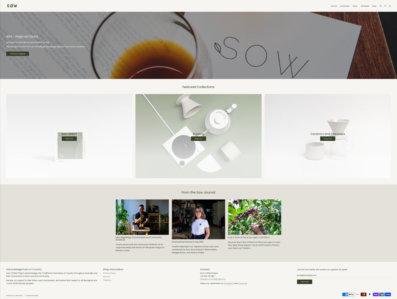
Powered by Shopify (32, 296)
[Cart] (389, 6)
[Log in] (385, 6)
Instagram (229, 283)
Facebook (242, 283)
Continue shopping (17, 54)
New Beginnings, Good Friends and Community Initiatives (139, 238)
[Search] (380, 6)
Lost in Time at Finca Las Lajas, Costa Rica (249, 237)
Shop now (69, 139)
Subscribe (305, 282)
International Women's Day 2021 (188, 242)
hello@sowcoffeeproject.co (51, 46)
